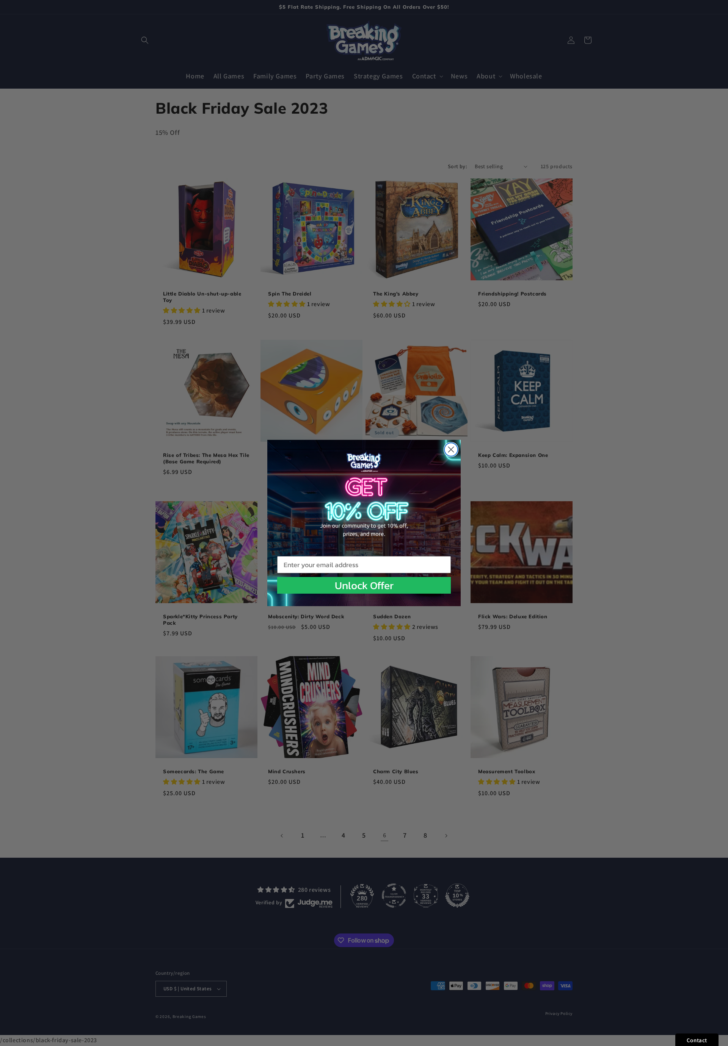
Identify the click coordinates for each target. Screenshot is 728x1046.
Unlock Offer (364, 585)
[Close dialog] (451, 449)
